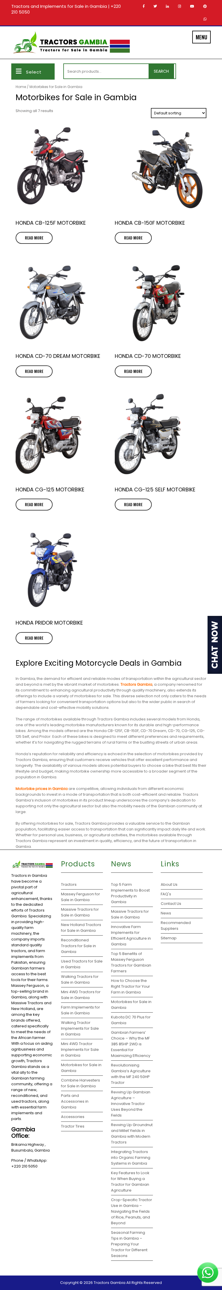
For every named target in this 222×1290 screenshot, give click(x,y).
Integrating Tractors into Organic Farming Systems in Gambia (130, 1157)
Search (161, 71)
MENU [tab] (201, 37)
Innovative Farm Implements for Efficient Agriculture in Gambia (131, 935)
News (166, 913)
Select (34, 72)
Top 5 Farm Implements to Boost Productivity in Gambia (130, 893)
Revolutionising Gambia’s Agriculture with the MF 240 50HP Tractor (131, 1073)
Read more (34, 238)
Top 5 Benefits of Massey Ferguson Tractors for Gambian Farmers (131, 962)
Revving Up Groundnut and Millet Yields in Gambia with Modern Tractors (132, 1133)
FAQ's (166, 894)
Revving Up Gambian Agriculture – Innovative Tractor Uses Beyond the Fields (130, 1103)
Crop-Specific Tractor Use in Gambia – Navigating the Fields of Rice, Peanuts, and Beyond (131, 1211)
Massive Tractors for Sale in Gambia (130, 914)
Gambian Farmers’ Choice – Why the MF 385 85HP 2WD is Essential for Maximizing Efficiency (130, 1044)
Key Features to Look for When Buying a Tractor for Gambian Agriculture (130, 1181)
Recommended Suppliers (176, 925)
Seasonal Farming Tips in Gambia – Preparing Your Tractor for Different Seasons (129, 1244)
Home (21, 86)
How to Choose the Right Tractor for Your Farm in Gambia (130, 986)
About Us (169, 884)
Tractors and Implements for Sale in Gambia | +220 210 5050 (66, 9)
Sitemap (169, 938)
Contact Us (171, 903)
